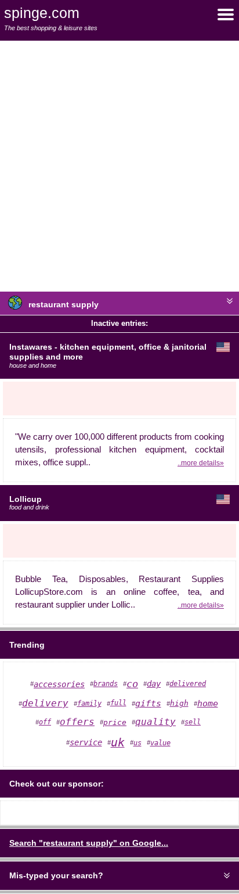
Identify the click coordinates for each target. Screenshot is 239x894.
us (137, 743)
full (118, 703)
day (154, 683)
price (114, 722)
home (207, 703)
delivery (45, 703)
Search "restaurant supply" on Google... (88, 843)
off (45, 722)
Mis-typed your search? (56, 875)
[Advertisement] (119, 166)
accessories (59, 684)
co (132, 684)
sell (192, 722)
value (160, 743)
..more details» (201, 462)
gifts (148, 703)
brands (105, 684)
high (179, 703)
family (89, 703)
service (86, 742)
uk (118, 742)
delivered (187, 684)
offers (77, 721)
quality (155, 722)
